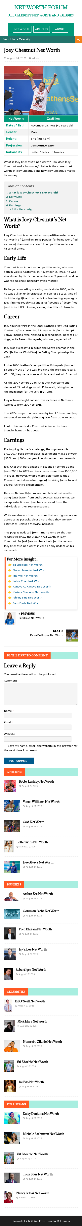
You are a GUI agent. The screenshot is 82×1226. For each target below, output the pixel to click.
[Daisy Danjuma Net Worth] (12, 1122)
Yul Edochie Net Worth (32, 1062)
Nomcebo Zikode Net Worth (42, 1042)
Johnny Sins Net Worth (27, 597)
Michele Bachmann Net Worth (43, 1134)
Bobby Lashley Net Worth (36, 781)
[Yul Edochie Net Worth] (9, 1070)
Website (9, 734)
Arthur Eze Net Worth (38, 894)
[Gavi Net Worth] (12, 830)
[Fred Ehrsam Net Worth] (10, 937)
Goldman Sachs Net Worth (41, 911)
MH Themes (63, 1221)
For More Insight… (25, 209)
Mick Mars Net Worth (32, 1021)
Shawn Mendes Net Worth (30, 570)
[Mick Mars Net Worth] (9, 1029)
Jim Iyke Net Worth (25, 575)
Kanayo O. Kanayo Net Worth (32, 586)
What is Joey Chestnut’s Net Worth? (33, 192)
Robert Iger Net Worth (31, 969)
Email (8, 722)
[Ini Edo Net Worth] (10, 1090)
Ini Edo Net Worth (31, 1082)
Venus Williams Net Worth (41, 802)
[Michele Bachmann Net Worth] (12, 1142)
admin (35, 58)
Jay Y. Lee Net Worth (33, 949)
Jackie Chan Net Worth (27, 581)
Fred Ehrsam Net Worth (35, 929)
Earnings (15, 205)
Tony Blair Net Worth (38, 1174)
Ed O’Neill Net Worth (30, 1001)
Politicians (16, 1104)
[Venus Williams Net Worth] (12, 809)
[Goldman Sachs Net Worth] (12, 917)
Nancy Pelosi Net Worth (32, 1193)
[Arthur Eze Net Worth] (12, 899)
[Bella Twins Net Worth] (9, 850)
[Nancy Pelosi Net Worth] (8, 1201)
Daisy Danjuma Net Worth (41, 1114)
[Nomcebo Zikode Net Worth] (12, 1050)
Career (13, 201)
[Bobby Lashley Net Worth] (10, 789)
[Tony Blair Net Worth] (12, 1181)
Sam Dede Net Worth (27, 603)
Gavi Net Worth (33, 822)
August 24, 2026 (16, 58)
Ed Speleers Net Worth (28, 564)
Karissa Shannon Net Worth (31, 592)
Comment (10, 680)
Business (14, 884)
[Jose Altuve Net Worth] (12, 870)
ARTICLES (41, 29)
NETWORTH (22, 29)
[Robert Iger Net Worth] (8, 977)
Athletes (14, 772)
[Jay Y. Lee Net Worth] (10, 957)
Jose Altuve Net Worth (38, 862)
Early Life (15, 197)
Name (8, 711)
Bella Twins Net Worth (32, 842)
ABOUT (60, 29)
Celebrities (16, 991)
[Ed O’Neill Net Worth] (8, 1009)
